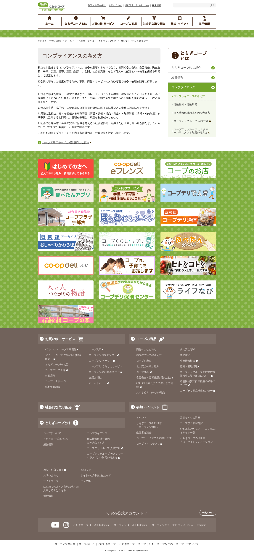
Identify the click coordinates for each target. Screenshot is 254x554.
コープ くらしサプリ (148, 443)
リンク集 (86, 481)
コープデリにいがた (188, 544)
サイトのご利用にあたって (96, 475)
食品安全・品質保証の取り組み (153, 377)
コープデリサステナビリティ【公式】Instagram (179, 525)
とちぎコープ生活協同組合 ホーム (55, 41)
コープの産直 (143, 360)
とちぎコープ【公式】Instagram (91, 525)
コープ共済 (95, 349)
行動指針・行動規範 (185, 104)
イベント (141, 417)
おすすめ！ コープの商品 (150, 392)
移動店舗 (50, 375)
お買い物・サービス (60, 339)
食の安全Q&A (188, 349)
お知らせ (86, 469)
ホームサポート (98, 383)
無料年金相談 (52, 387)
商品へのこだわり (146, 349)
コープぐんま (146, 544)
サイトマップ (50, 481)
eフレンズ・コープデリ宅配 (60, 349)
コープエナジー (54, 381)
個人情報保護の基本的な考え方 (192, 112)
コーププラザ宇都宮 (191, 423)
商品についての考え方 (148, 355)
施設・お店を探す (97, 5)
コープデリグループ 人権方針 (191, 121)
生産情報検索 (187, 360)
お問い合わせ (115, 5)
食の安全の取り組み (147, 366)
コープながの (165, 544)
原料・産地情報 (189, 366)
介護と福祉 (95, 377)
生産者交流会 (143, 432)
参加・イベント (148, 407)
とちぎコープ (127, 544)
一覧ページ (207, 512)
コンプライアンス (183, 87)
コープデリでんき (55, 370)
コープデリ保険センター (103, 355)
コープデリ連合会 (64, 544)
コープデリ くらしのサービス (105, 366)
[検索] (212, 6)
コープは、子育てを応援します (153, 438)
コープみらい (86, 544)
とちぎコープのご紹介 (186, 67)
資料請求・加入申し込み (137, 5)
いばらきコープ (107, 544)
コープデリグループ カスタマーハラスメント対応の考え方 (191, 131)
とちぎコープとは (85, 41)
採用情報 (156, 5)
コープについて (52, 433)
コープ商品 (142, 372)
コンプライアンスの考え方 (189, 96)
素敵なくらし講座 (190, 417)
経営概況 (48, 444)
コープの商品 (146, 339)
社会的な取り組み (58, 407)
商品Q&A (185, 355)
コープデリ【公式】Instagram (130, 525)
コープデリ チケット (100, 360)
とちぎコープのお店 (56, 364)
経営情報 (177, 77)
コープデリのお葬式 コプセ (104, 372)
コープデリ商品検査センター (196, 390)
